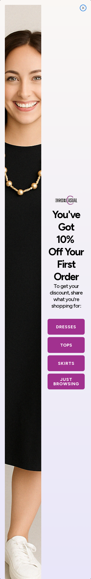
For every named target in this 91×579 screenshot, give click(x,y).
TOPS (66, 345)
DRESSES (66, 327)
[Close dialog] (83, 8)
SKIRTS (66, 363)
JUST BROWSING (66, 381)
